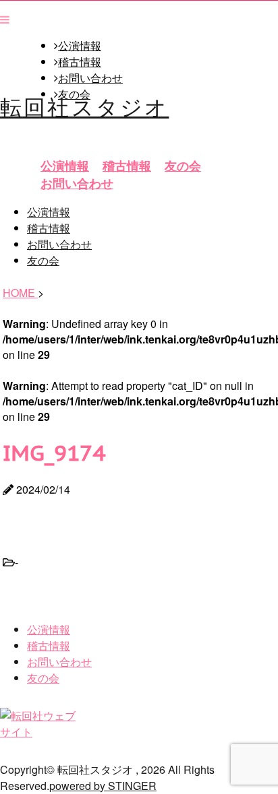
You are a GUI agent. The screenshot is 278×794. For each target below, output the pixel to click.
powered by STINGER (103, 785)
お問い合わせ (90, 78)
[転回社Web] (42, 731)
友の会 (183, 165)
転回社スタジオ (84, 105)
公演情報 (79, 46)
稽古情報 (79, 62)
